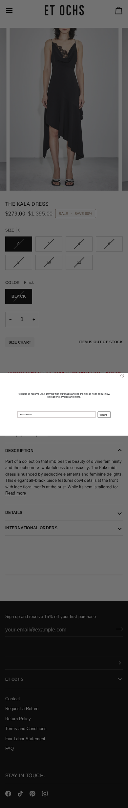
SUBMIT (104, 414)
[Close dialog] (122, 375)
